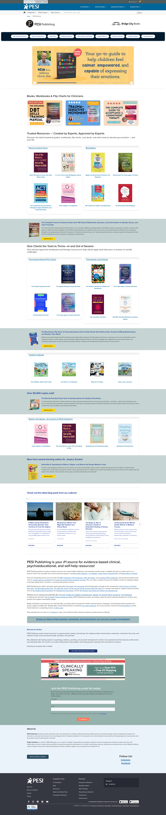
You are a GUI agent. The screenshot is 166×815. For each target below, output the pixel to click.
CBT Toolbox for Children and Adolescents (97, 206)
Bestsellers (91, 147)
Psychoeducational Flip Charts (42, 259)
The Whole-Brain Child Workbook (125, 206)
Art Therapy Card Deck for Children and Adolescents (97, 287)
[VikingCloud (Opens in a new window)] (32, 807)
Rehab (45, 2)
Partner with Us (83, 798)
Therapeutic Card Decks (97, 259)
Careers (29, 793)
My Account (56, 789)
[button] (34, 82)
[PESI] (35, 781)
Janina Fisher (102, 573)
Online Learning (99, 7)
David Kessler (112, 573)
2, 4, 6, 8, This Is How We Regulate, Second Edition (68, 176)
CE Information (57, 782)
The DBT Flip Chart (61, 588)
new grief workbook (89, 606)
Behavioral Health (29, 2)
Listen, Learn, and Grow (125, 382)
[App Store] (123, 801)
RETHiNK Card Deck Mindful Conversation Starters (125, 318)
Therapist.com (83, 795)
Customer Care (134, 7)
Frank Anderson (82, 573)
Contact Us (112, 784)
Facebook (125, 763)
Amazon (54, 612)
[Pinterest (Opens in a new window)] (42, 801)
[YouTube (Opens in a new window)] (47, 801)
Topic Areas (55, 12)
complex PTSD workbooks (108, 578)
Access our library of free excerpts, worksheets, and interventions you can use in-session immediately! (83, 619)
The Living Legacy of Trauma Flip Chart (68, 315)
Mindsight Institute (84, 786)
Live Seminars (84, 7)
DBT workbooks (66, 578)
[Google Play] (134, 801)
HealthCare (39, 2)
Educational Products (117, 7)
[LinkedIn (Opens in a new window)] (37, 801)
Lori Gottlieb (93, 573)
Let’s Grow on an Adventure (69, 382)
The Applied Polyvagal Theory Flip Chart (68, 286)
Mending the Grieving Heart (125, 446)
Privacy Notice (108, 806)
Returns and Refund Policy (60, 792)
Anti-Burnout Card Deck (64, 590)
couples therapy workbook (42, 580)
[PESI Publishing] (40, 23)
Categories (31, 12)
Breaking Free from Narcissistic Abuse (97, 446)
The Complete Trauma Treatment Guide (59, 597)
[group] (27, 498)
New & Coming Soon (38, 147)
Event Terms (101, 806)
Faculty (29, 796)
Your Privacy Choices (117, 806)
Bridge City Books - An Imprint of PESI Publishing (51, 419)
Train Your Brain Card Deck (98, 317)
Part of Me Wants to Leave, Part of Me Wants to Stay (41, 176)
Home (28, 16)
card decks (81, 586)
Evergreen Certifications (85, 782)
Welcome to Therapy (97, 382)
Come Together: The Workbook (68, 206)
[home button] (25, 13)
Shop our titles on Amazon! (38, 757)
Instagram (126, 759)
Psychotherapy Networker (86, 792)
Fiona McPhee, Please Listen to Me (41, 382)
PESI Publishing (83, 789)
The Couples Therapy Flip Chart (40, 269)
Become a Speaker (32, 790)
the (87, 588)
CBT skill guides (89, 578)
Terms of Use (94, 806)
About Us (29, 787)
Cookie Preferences (134, 806)
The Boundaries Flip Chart (41, 315)
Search (139, 12)
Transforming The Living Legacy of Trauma (125, 175)
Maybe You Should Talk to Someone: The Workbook (98, 176)
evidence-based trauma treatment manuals (70, 580)
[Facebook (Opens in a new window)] (29, 801)
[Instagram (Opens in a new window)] (33, 801)
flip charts (69, 586)
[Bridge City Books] (126, 23)
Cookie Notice (125, 806)
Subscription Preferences (60, 795)
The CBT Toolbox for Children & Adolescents (75, 595)
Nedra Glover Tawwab (129, 573)
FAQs (54, 786)
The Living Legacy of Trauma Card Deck (125, 286)
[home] (32, 7)
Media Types (42, 12)
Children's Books (36, 354)
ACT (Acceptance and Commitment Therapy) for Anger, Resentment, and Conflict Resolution (41, 208)
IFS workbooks (77, 578)
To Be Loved (58, 608)
